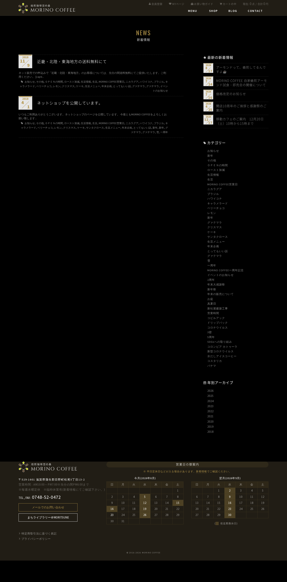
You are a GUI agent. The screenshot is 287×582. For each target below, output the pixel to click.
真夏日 (211, 303)
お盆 (210, 299)
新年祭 (211, 289)
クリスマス (214, 227)
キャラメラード (217, 203)
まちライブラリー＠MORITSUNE (48, 517)
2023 (210, 406)
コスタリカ (214, 361)
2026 (210, 391)
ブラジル (213, 194)
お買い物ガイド (203, 4)
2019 (210, 426)
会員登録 (157, 4)
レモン (211, 213)
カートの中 (229, 4)
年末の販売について (220, 294)
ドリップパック (217, 322)
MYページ (178, 4)
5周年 (211, 337)
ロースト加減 (216, 170)
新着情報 (201, 471)
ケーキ (211, 232)
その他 (211, 160)
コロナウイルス (217, 327)
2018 (210, 432)
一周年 (211, 265)
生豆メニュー (216, 241)
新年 (210, 155)
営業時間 (213, 313)
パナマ (211, 365)
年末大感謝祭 (216, 284)
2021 (210, 416)
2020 (210, 421)
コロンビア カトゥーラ (222, 346)
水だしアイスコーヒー (222, 356)
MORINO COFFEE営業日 (222, 184)
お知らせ (213, 151)
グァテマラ (214, 222)
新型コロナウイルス (220, 351)
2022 (210, 411)
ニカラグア (214, 189)
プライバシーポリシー (36, 538)
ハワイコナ (214, 198)
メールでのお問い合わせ (48, 507)
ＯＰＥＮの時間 (217, 165)
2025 (210, 396)
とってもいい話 (217, 251)
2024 (210, 401)
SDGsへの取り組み (219, 342)
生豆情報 (213, 175)
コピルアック (216, 318)
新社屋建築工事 (217, 308)
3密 (209, 332)
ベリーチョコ (216, 208)
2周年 (211, 280)
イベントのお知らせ (220, 275)
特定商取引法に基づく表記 (39, 533)
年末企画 (213, 246)
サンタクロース (217, 236)
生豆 (210, 179)
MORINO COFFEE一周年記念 (225, 270)
